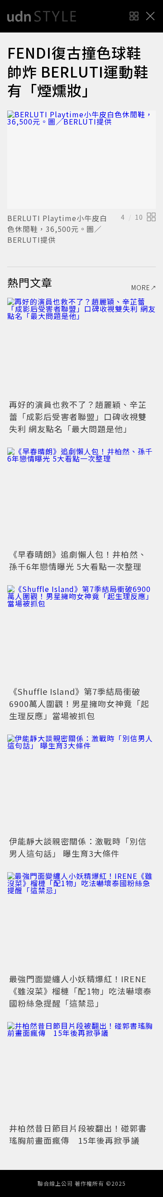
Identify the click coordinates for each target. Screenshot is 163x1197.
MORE (140, 287)
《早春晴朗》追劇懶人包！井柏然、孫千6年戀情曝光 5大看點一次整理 (78, 560)
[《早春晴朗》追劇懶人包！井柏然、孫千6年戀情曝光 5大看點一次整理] (81, 497)
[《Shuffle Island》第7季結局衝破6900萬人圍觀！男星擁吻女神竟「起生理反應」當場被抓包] (81, 634)
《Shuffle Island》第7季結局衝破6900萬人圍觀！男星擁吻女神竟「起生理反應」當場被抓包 (79, 703)
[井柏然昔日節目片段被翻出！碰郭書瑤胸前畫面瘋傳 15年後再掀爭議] (81, 1071)
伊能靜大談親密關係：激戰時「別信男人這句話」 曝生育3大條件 (78, 847)
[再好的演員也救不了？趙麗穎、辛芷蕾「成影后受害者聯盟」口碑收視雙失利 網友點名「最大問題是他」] (81, 347)
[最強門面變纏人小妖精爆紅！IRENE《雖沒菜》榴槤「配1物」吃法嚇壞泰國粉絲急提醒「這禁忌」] (81, 921)
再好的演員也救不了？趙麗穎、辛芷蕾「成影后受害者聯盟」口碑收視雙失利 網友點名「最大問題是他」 (78, 416)
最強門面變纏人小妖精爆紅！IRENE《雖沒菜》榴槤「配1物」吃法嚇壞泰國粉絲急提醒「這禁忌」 (80, 991)
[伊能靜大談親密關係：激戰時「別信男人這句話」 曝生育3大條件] (81, 784)
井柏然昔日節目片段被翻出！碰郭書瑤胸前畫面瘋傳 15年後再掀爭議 (78, 1134)
